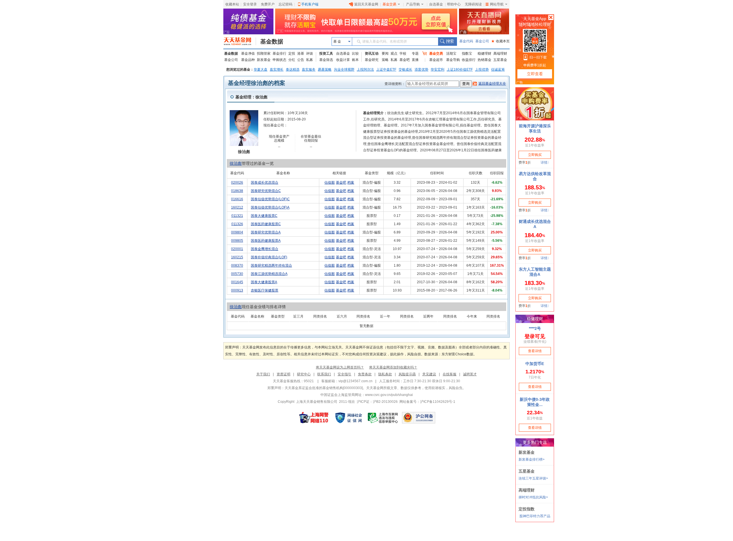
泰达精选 (292, 70)
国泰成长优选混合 (264, 183)
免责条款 (365, 374)
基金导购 (453, 60)
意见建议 (429, 374)
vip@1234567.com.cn (355, 381)
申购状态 (279, 60)
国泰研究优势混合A (266, 232)
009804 (237, 232)
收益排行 (469, 60)
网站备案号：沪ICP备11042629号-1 (427, 402)
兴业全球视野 (344, 70)
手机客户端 (309, 4)
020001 (237, 249)
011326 (237, 224)
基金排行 (279, 53)
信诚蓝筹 (498, 70)
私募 (309, 60)
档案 (350, 183)
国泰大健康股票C (264, 216)
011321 (237, 216)
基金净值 (248, 53)
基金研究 (372, 60)
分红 (291, 60)
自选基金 (436, 4)
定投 (291, 53)
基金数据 (271, 41)
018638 (237, 191)
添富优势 (421, 70)
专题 (415, 53)
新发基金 (264, 60)
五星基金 (500, 60)
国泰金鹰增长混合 (264, 249)
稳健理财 (484, 53)
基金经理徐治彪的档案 (256, 83)
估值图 (329, 183)
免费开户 (268, 4)
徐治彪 (236, 163)
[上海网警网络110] (314, 417)
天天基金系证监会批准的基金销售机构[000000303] (324, 388)
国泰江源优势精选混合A (269, 274)
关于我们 (263, 374)
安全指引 (344, 374)
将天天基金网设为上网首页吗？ (340, 367)
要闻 (385, 53)
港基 (300, 53)
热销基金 (484, 60)
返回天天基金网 (366, 4)
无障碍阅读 (473, 4)
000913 (237, 290)
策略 (385, 60)
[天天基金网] (239, 41)
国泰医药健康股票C (266, 224)
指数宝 (467, 53)
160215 (237, 257)
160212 (237, 207)
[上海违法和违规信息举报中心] (383, 417)
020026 (237, 183)
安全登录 (250, 4)
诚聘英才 (470, 374)
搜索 (447, 41)
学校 (402, 53)
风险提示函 (407, 374)
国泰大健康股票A (264, 282)
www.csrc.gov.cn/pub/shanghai (389, 395)
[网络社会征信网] (348, 417)
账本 (355, 60)
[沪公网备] (418, 417)
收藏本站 (232, 4)
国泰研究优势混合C (266, 191)
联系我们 (324, 374)
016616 (237, 199)
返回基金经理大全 (492, 84)
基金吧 (404, 60)
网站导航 (497, 4)
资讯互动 (372, 53)
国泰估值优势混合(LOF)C (270, 199)
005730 (237, 274)
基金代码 (466, 41)
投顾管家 (264, 53)
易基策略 (325, 70)
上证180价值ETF (460, 70)
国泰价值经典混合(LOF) (269, 257)
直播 (415, 60)
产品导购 (413, 4)
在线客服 (449, 374)
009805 (237, 241)
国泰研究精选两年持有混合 (271, 265)
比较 (355, 53)
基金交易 (389, 4)
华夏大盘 (260, 70)
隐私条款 (385, 374)
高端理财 (500, 53)
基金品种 (248, 60)
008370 (237, 265)
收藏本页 (500, 41)
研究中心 (304, 374)
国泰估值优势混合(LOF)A (270, 207)
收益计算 (343, 60)
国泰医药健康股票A (266, 241)
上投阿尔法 (365, 70)
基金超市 (436, 60)
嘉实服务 (309, 70)
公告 (300, 60)
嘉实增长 (276, 70)
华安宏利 (437, 70)
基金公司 (482, 41)
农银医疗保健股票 (264, 290)
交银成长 (405, 70)
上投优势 (482, 70)
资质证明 (283, 374)
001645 (237, 282)
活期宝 (451, 53)
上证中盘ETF (386, 70)
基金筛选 (326, 60)
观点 (394, 53)
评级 (309, 53)
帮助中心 (454, 4)
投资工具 (326, 53)
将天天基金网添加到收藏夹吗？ (393, 367)
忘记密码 (285, 4)
